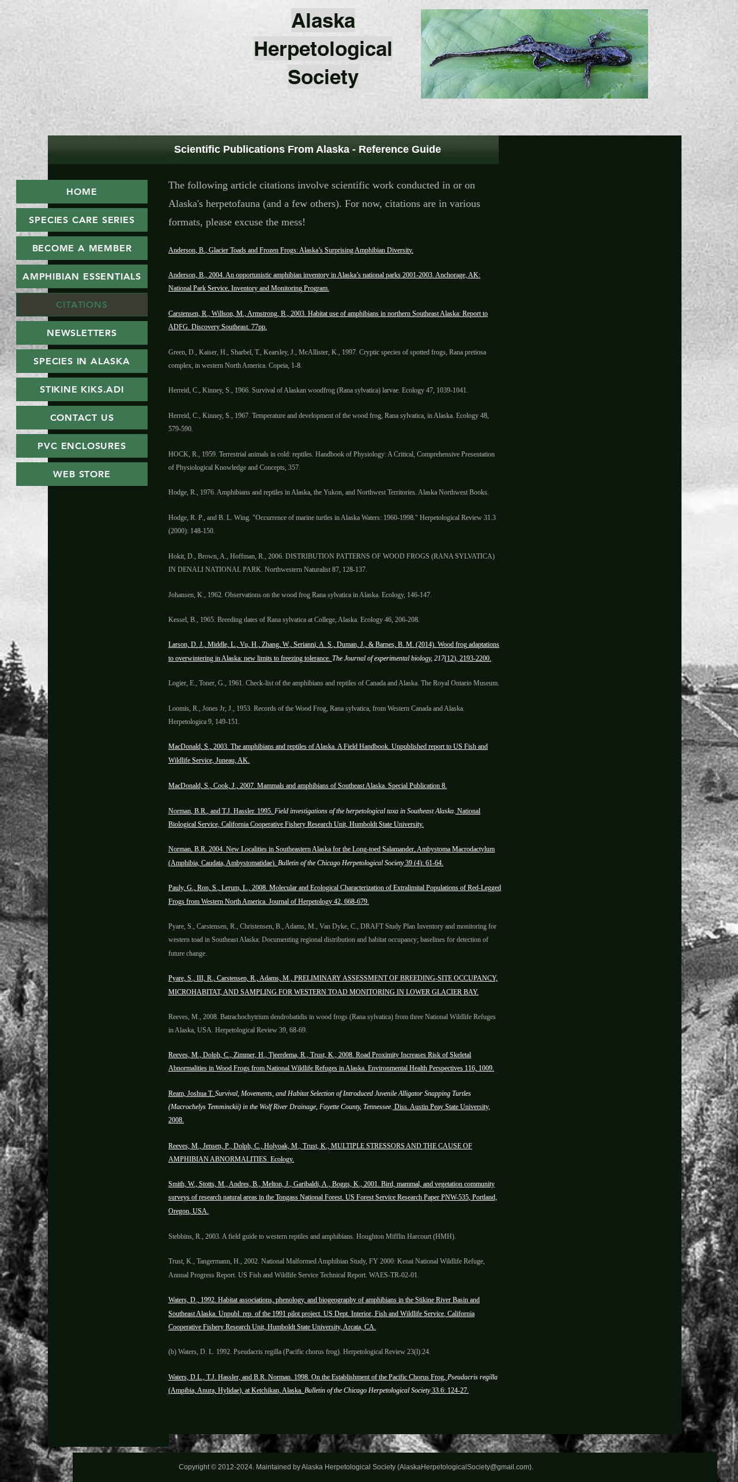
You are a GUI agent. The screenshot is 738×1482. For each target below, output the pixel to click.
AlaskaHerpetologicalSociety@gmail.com (464, 1467)
